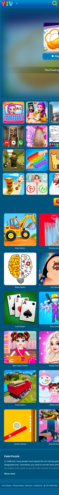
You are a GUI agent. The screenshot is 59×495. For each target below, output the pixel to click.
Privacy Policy (18, 486)
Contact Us (38, 486)
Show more (9, 473)
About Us (28, 486)
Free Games (6, 486)
